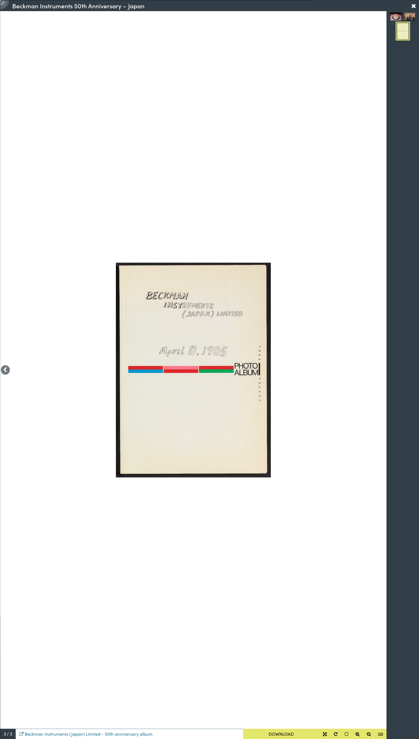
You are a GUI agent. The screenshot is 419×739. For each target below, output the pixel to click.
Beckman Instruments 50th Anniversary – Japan (78, 5)
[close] (413, 5)
